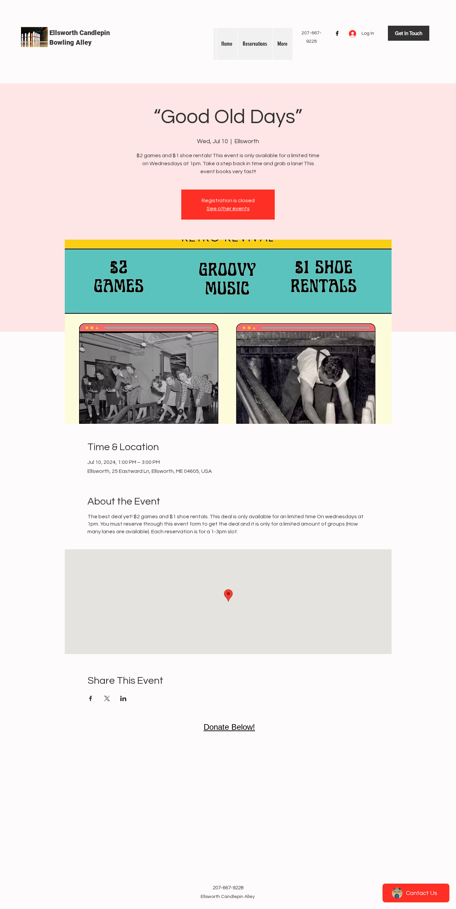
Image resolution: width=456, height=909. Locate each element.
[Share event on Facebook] (90, 698)
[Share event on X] (107, 698)
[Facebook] (337, 33)
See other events (228, 208)
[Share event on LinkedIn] (123, 698)
